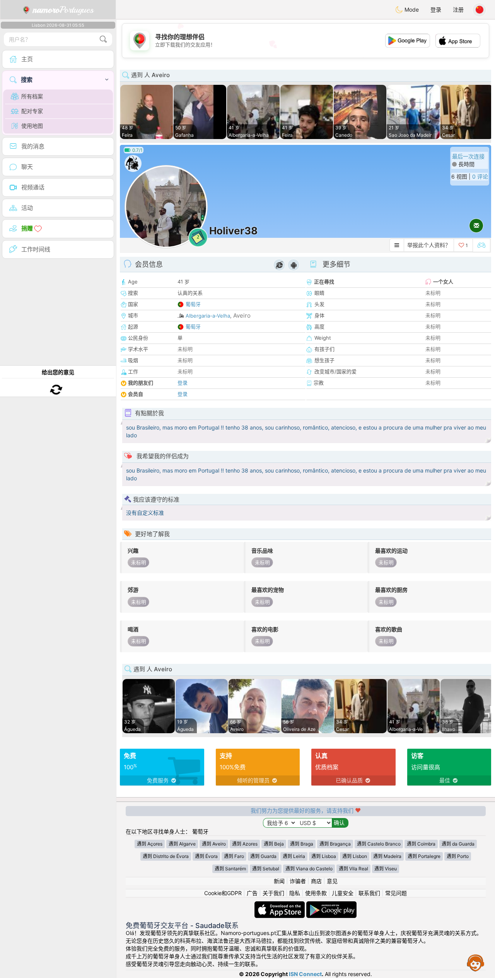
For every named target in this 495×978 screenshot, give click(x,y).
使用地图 (32, 125)
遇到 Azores (245, 844)
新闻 (279, 881)
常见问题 (396, 893)
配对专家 (32, 111)
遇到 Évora (206, 856)
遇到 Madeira (387, 856)
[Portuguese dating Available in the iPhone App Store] (280, 905)
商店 (316, 881)
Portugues (63, 9)
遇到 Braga (301, 844)
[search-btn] (103, 39)
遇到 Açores (149, 844)
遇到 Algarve (182, 844)
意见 (332, 881)
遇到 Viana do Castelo (309, 868)
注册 (458, 9)
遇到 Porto (458, 856)
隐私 (294, 893)
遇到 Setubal (265, 868)
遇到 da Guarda (458, 844)
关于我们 (273, 893)
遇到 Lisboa (323, 856)
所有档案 (32, 96)
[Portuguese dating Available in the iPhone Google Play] (331, 905)
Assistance (476, 962)
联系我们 (369, 893)
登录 (435, 9)
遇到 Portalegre (424, 856)
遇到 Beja (274, 844)
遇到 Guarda (263, 856)
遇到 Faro (234, 856)
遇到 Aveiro (214, 844)
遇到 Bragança (335, 844)
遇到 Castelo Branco (379, 844)
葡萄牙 (193, 304)
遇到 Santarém (230, 868)
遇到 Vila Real (353, 868)
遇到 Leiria (294, 856)
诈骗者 (298, 881)
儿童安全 (342, 893)
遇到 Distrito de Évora (166, 856)
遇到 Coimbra (421, 844)
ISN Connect (305, 974)
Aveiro (242, 315)
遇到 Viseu (385, 868)
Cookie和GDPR (223, 893)
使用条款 (316, 893)
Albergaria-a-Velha (208, 316)
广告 (252, 893)
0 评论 (480, 176)
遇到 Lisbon (354, 856)
